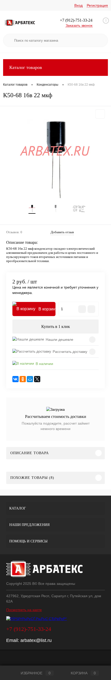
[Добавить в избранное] (100, 114)
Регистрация (97, 5)
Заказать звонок (79, 25)
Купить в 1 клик (55, 326)
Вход (78, 5)
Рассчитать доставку (70, 352)
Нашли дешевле (59, 339)
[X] (37, 379)
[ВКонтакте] (15, 379)
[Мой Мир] (30, 379)
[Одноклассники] (23, 379)
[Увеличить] (55, 160)
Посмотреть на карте (24, 610)
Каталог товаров (25, 67)
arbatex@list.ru (36, 640)
